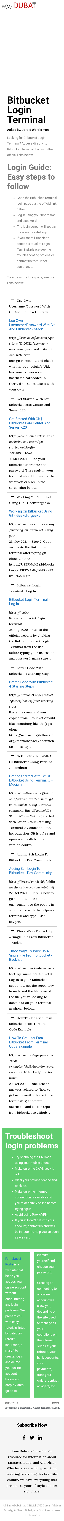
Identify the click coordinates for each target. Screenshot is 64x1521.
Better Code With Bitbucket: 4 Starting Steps (31, 684)
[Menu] (59, 5)
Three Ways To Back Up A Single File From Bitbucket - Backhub (30, 955)
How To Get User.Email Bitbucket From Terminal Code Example (28, 1042)
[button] (32, 306)
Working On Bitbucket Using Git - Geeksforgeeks (30, 513)
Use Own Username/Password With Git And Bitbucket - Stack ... (32, 325)
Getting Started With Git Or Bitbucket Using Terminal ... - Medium (31, 780)
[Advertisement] (32, 44)
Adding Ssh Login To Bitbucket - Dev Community (30, 871)
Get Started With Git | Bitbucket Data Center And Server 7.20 (29, 423)
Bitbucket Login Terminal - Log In (29, 601)
